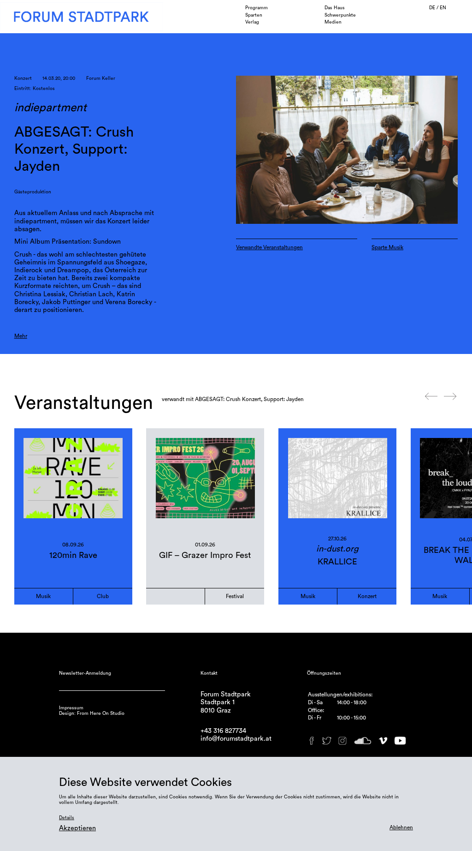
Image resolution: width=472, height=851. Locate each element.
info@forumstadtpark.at (236, 738)
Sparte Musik (387, 247)
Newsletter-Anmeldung (85, 673)
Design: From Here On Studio (91, 713)
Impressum (71, 708)
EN (443, 8)
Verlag (252, 22)
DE (433, 8)
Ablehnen (401, 827)
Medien (333, 22)
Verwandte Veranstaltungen (269, 247)
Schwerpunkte (340, 15)
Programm (256, 8)
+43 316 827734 (223, 730)
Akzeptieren (77, 828)
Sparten (253, 15)
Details (66, 817)
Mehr (20, 336)
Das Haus (334, 8)
